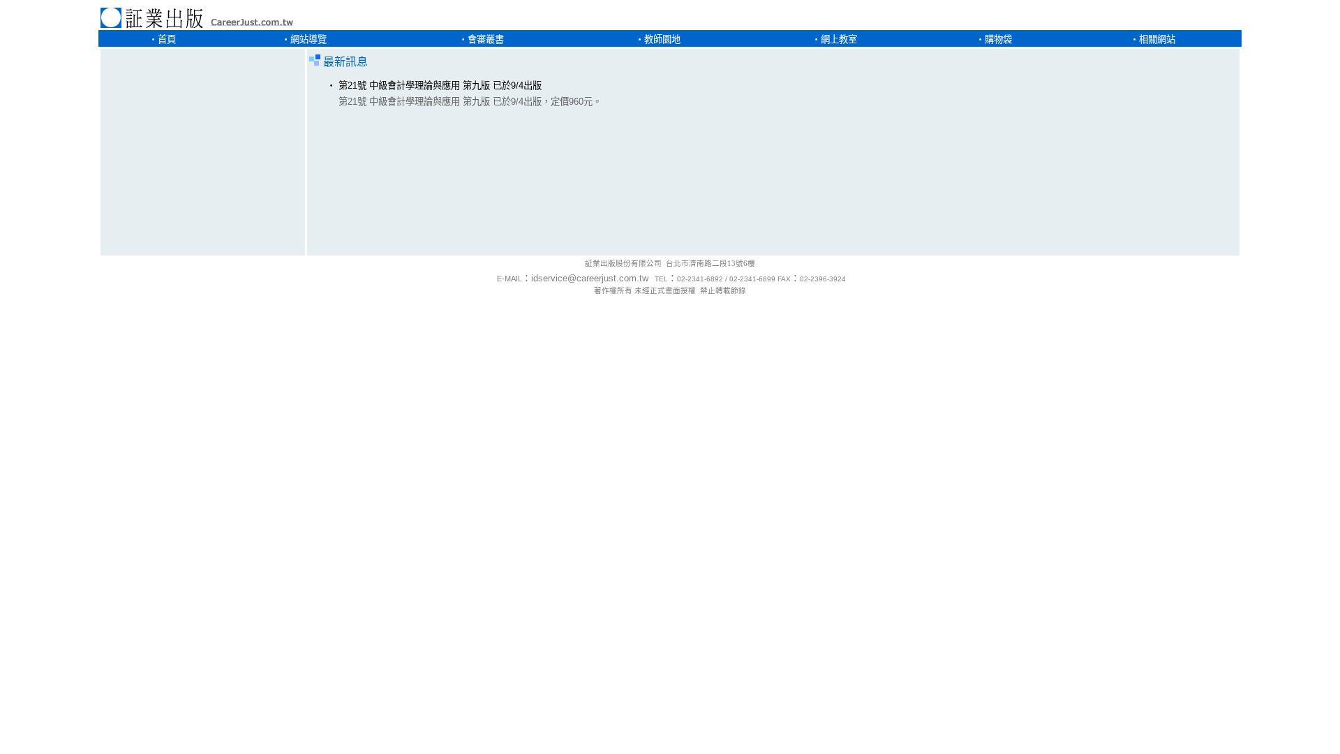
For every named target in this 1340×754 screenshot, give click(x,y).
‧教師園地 (657, 39)
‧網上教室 (834, 39)
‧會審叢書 (481, 39)
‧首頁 (162, 39)
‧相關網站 (1152, 39)
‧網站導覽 (304, 39)
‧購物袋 (994, 39)
